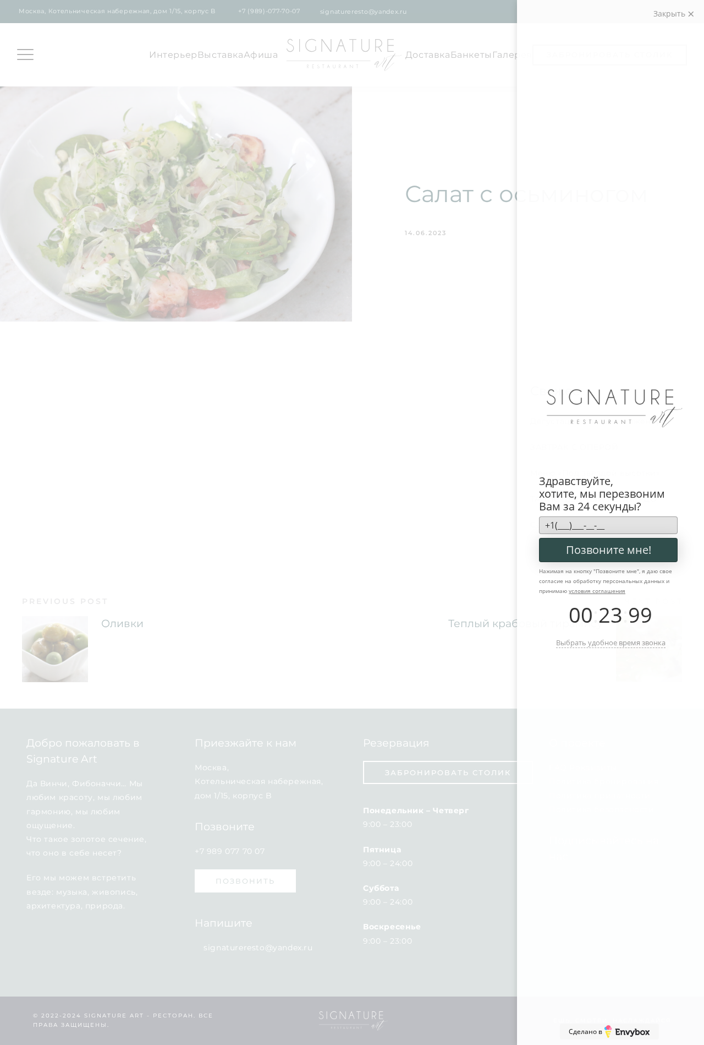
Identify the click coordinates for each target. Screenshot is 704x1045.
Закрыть (670, 13)
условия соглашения (597, 591)
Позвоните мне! (608, 549)
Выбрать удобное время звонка (611, 642)
